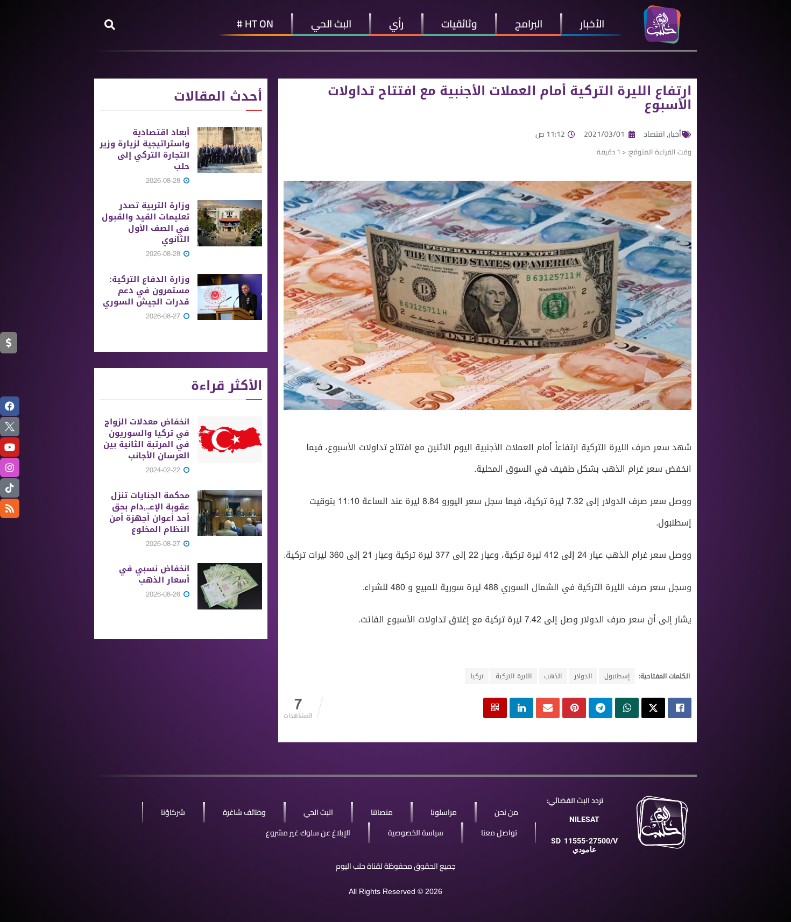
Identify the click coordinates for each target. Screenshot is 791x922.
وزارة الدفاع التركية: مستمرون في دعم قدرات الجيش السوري (146, 290)
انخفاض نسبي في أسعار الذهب (154, 574)
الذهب (553, 676)
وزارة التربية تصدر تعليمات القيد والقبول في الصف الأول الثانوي (145, 222)
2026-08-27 (164, 316)
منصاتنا (382, 812)
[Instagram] (9, 467)
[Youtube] (9, 447)
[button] (110, 25)
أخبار (674, 134)
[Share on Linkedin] (521, 708)
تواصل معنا (499, 833)
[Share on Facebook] (679, 708)
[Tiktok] (9, 488)
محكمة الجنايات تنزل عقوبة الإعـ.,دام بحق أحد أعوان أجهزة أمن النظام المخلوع (149, 512)
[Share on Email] (548, 708)
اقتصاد (654, 134)
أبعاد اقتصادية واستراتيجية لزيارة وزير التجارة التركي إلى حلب (144, 149)
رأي (396, 23)
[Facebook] (9, 406)
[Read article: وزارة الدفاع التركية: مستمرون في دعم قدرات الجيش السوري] (229, 297)
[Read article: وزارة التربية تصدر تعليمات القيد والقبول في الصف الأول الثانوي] (229, 223)
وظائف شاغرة (244, 812)
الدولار (583, 676)
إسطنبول (617, 676)
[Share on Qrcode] (495, 708)
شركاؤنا (173, 812)
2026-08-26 (164, 594)
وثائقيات (459, 23)
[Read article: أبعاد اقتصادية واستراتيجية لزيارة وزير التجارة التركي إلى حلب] (229, 150)
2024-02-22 (164, 470)
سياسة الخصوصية (415, 833)
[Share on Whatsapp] (627, 708)
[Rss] (9, 508)
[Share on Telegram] (600, 708)
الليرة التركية (514, 676)
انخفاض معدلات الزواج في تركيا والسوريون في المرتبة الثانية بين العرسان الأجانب (146, 438)
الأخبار (592, 23)
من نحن (506, 812)
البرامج (528, 23)
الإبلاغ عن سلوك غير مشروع (308, 833)
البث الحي (331, 23)
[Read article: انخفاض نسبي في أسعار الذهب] (229, 586)
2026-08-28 (164, 180)
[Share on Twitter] (653, 708)
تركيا (476, 676)
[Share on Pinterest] (574, 708)
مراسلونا (443, 812)
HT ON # (255, 23)
